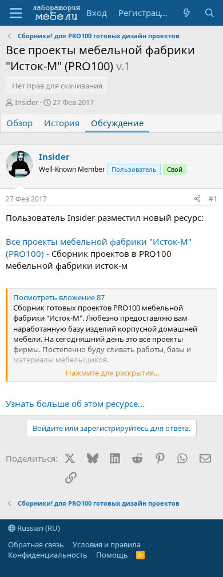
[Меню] (15, 13)
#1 (213, 199)
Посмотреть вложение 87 (59, 297)
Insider (26, 102)
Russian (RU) (37, 528)
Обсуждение (117, 122)
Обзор (19, 122)
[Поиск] (209, 12)
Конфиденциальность (47, 555)
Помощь (112, 555)
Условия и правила (107, 544)
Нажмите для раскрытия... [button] (112, 373)
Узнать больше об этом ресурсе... (75, 403)
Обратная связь (36, 544)
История (61, 122)
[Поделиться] (197, 199)
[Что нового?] (187, 12)
